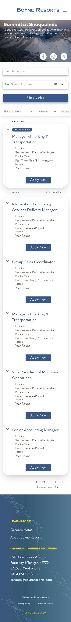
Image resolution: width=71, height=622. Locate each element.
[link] (35, 155)
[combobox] (33, 71)
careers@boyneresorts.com (31, 580)
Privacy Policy (24, 604)
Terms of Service (45, 604)
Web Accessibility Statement (35, 597)
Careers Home (21, 530)
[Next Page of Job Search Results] (63, 482)
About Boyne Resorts (26, 537)
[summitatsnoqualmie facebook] (43, 56)
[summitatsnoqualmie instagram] (53, 56)
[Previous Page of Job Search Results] (55, 482)
